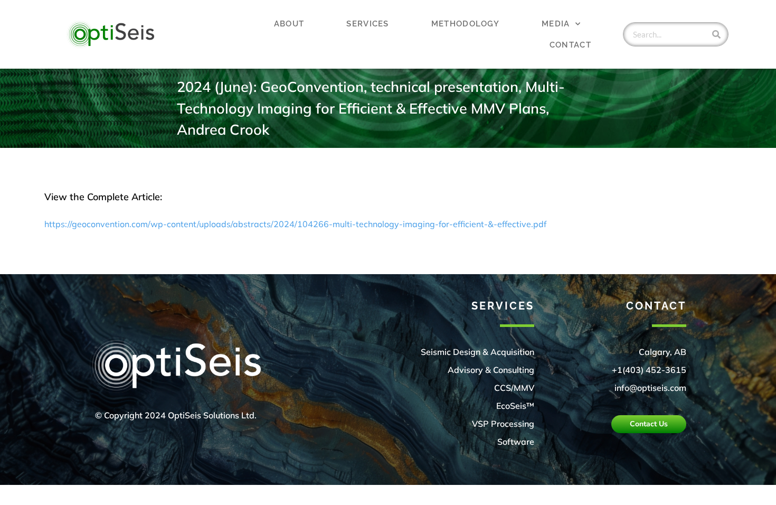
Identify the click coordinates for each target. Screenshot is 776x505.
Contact (570, 45)
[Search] (716, 34)
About (289, 24)
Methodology (465, 24)
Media (556, 24)
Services (367, 24)
